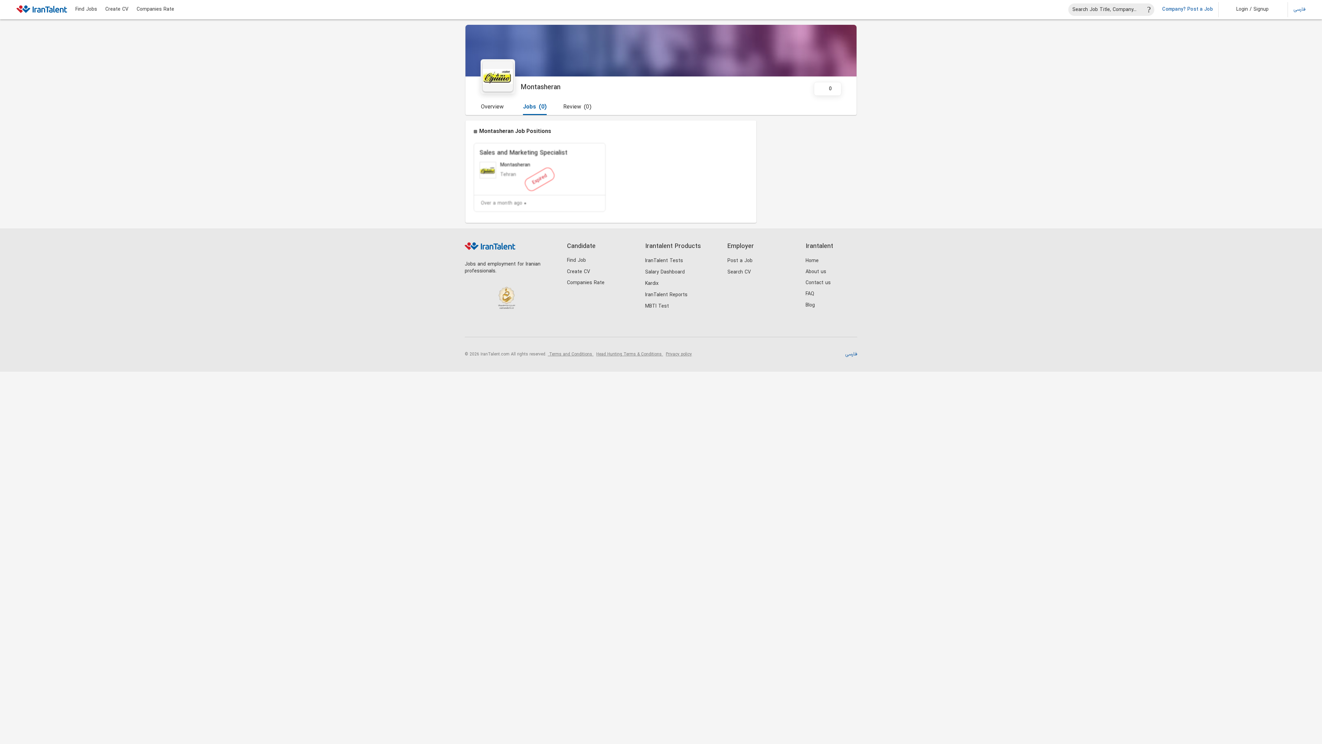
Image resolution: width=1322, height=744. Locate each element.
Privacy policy (679, 354)
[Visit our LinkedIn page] (472, 325)
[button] (1247, 9)
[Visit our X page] (500, 325)
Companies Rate (155, 9)
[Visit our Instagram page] (486, 325)
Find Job (576, 260)
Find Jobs (86, 9)
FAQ (810, 294)
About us (816, 272)
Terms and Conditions (571, 354)
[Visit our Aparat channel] (528, 325)
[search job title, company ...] (1149, 10)
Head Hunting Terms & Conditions (629, 354)
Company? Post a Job (1187, 9)
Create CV (116, 9)
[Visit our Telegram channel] (514, 325)
